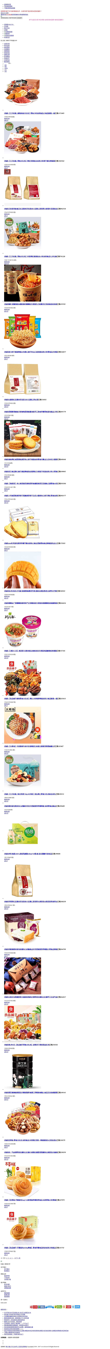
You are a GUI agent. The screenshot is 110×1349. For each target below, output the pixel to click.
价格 (6, 71)
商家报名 (25, 14)
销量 (6, 66)
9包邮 (6, 30)
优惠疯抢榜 (9, 32)
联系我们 (7, 1271)
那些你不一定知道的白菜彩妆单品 (14, 1320)
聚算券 (8, 33)
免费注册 (7, 1294)
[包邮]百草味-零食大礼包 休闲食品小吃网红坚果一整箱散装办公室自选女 (30, 1140)
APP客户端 (7, 1279)
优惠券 (6, 68)
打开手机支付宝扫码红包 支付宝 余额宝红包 (17, 1312)
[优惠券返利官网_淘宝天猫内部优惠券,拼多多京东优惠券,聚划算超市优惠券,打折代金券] (1, 16)
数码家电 (7, 61)
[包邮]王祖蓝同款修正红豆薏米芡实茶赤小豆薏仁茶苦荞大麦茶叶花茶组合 (30, 209)
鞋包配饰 (7, 56)
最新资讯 (3, 1309)
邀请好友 (6, 14)
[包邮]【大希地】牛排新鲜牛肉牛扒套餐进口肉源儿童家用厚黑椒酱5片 (29, 746)
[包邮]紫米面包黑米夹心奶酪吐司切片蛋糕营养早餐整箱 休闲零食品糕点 (30, 806)
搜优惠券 (19, 18)
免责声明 (7, 1276)
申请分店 (7, 37)
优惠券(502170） (9, 24)
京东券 (6, 26)
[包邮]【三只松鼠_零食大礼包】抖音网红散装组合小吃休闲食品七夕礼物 (30, 256)
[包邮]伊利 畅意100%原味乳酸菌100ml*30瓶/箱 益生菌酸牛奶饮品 (28, 854)
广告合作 (7, 1277)
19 (15, 1258)
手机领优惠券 (8, 6)
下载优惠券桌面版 (9, 8)
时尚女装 (7, 45)
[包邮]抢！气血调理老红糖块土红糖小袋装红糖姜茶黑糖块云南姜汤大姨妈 (30, 1152)
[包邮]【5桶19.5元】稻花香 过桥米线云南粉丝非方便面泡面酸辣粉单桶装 (30, 651)
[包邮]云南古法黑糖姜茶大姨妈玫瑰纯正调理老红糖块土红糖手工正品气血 (30, 997)
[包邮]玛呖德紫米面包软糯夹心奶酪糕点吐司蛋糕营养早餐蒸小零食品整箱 (30, 949)
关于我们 (7, 1269)
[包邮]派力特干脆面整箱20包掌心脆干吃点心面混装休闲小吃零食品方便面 (30, 352)
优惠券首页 (7, 4)
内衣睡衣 (7, 49)
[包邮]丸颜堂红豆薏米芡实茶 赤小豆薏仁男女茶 (21, 400)
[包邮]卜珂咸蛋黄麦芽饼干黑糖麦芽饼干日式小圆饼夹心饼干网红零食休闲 (30, 496)
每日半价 (7, 28)
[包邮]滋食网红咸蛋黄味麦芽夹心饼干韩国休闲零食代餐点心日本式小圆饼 (30, 459)
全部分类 (7, 43)
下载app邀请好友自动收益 (12, 1332)
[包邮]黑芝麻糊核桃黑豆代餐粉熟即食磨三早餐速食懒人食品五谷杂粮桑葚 (30, 1092)
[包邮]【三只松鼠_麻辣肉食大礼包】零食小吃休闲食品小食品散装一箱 (29, 113)
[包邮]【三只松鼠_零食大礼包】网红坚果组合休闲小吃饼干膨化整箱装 (29, 161)
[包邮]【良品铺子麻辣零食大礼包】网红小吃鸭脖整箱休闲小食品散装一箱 (30, 699)
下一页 (18, 1258)
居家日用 (7, 54)
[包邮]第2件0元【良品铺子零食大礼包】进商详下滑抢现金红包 (26, 1045)
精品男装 (7, 47)
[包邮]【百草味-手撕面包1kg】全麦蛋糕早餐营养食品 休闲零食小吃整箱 (30, 1200)
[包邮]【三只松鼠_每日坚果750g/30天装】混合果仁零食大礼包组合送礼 (30, 794)
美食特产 (7, 58)
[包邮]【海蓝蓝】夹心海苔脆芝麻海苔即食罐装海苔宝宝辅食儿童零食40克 (30, 483)
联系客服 (14, 14)
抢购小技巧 (7, 1286)
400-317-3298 (4, 13)
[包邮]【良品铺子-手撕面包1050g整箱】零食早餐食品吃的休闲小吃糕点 (30, 1248)
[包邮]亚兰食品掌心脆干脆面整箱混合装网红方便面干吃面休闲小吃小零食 (30, 471)
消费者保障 (7, 1288)
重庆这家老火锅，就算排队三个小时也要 (16, 1318)
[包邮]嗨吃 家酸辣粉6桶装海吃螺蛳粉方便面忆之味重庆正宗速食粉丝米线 (30, 304)
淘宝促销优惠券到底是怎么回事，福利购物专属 (18, 1327)
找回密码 (7, 1296)
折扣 (6, 70)
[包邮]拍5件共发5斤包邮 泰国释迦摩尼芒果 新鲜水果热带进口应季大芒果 (30, 591)
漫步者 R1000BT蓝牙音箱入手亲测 (14, 1314)
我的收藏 (7, 1293)
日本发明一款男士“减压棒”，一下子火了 (16, 1323)
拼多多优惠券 (10, 35)
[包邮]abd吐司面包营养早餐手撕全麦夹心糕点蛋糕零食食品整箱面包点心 (30, 543)
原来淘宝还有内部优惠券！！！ (13, 1329)
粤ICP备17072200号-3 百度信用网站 (16, 1346)
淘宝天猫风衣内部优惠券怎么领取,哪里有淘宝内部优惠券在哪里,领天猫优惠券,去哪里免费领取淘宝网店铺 (36, 1330)
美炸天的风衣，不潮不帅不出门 (13, 1334)
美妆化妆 (7, 52)
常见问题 (7, 1284)
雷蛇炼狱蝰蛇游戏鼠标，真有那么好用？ (16, 1325)
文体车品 (7, 60)
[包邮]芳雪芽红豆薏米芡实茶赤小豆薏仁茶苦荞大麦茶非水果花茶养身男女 (30, 901)
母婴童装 (7, 51)
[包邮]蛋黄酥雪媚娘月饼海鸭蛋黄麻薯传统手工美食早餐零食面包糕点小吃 (30, 412)
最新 (6, 65)
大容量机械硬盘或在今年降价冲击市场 (16, 1316)
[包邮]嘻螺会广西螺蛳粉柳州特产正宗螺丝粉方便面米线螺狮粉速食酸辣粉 (30, 603)
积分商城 (20, 14)
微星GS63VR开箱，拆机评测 (13, 1321)
